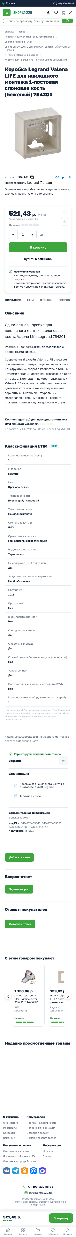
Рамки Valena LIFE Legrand (22, 54)
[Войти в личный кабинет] (71, 12)
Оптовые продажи (38, 1132)
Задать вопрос (19, 889)
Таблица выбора (30, 796)
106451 (23, 1010)
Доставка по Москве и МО (19, 1156)
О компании (10, 1122)
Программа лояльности (41, 1122)
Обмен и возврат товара (41, 1137)
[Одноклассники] (24, 1170)
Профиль (67, 1234)
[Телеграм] (15, 1170)
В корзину (61, 1218)
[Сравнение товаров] (48, 12)
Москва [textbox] (10, 3)
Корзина (38, 1234)
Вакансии (9, 1137)
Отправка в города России (19, 1161)
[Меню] (7, 12)
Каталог (23, 1234)
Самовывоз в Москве (16, 1151)
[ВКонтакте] (6, 1170)
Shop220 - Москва (15, 31)
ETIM (30, 300)
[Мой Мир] (33, 1170)
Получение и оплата (17, 1145)
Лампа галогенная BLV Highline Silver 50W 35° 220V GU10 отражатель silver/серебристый (26, 999)
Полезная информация (41, 1127)
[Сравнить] (64, 222)
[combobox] (18, 3)
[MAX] (42, 1170)
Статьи (47, 1156)
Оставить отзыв (20, 924)
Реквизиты (10, 1127)
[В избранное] (64, 212)
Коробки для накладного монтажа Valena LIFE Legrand (36, 59)
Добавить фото (19, 857)
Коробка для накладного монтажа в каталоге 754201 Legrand (42, 785)
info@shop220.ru (40, 1192)
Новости (48, 1151)
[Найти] (67, 21)
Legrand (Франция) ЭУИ (18, 41)
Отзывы (46, 300)
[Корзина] (63, 12)
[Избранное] (56, 12)
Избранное (53, 1234)
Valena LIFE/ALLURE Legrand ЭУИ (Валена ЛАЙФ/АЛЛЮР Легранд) (38, 48)
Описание (13, 300)
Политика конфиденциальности (31, 1201)
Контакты (9, 1132)
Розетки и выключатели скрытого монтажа (30, 36)
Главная (8, 1234)
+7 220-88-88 (63, 3)
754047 (59, 1010)
